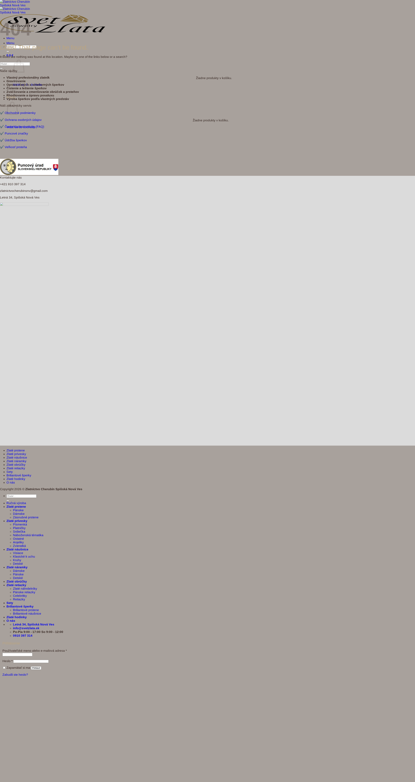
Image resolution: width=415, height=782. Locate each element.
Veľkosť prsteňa (16, 147)
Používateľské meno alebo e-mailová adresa (34, 650)
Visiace (18, 553)
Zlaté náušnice (16, 457)
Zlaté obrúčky (15, 464)
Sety (9, 471)
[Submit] (7, 51)
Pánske (18, 510)
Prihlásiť (36, 668)
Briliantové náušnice (27, 613)
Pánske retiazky (24, 592)
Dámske (19, 513)
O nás (10, 482)
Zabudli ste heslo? (15, 674)
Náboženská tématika (28, 535)
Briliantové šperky (18, 475)
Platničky (19, 528)
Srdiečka (19, 531)
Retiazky (19, 599)
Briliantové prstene (26, 610)
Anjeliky (18, 542)
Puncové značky (16, 133)
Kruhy (17, 560)
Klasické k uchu (24, 556)
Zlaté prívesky (16, 454)
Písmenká (20, 524)
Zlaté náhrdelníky (25, 588)
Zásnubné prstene (26, 517)
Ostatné (18, 538)
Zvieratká (19, 546)
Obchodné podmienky (20, 113)
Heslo (7, 661)
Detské (18, 563)
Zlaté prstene (15, 450)
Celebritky (20, 595)
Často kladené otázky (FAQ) (24, 126)
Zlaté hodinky (15, 479)
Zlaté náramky (16, 461)
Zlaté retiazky (15, 468)
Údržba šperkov (16, 140)
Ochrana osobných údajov (23, 120)
